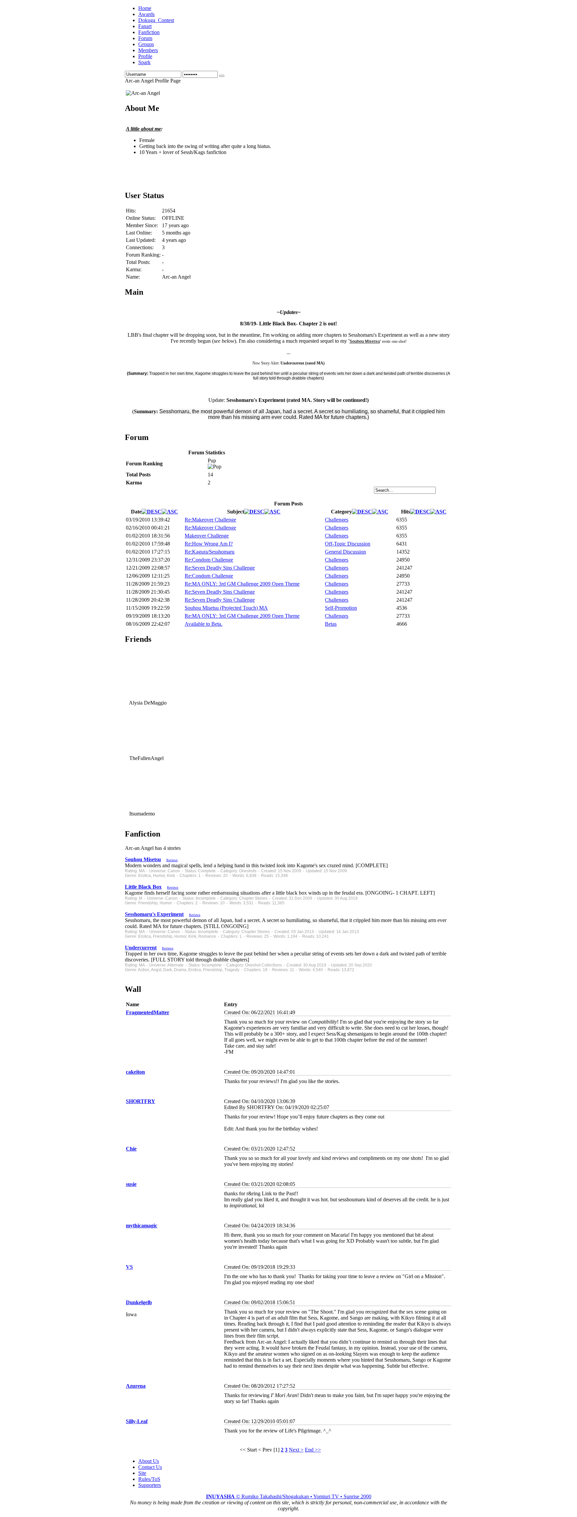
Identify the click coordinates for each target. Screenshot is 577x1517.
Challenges (336, 519)
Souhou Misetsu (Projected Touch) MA (226, 608)
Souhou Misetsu (365, 341)
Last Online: (139, 233)
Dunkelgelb (139, 1302)
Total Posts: (138, 262)
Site (142, 1473)
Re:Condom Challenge (209, 560)
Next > (296, 1450)
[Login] (221, 76)
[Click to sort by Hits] (420, 511)
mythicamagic (141, 1225)
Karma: (134, 269)
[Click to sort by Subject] (254, 511)
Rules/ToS (149, 1479)
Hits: (131, 210)
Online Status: (141, 218)
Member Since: (142, 225)
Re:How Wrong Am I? (209, 544)
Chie (131, 1149)
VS (129, 1267)
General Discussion (345, 552)
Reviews (172, 860)
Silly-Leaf (137, 1421)
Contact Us (150, 1467)
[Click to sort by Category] (362, 511)
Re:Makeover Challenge (210, 519)
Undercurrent (141, 947)
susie (131, 1184)
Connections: (140, 247)
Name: (133, 277)
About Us (148, 1461)
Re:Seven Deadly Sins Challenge (220, 568)
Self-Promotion (341, 608)
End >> (313, 1450)
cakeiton (135, 1072)
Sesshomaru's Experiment (154, 914)
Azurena (136, 1386)
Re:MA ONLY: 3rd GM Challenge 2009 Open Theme (242, 584)
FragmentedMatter (147, 1012)
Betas (331, 624)
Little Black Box (143, 887)
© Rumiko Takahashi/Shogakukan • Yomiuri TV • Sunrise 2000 (288, 1496)
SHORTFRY (140, 1101)
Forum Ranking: (143, 255)
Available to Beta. (203, 624)
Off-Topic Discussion (347, 544)
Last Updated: (141, 240)
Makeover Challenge (207, 536)
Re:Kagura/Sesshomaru (209, 552)
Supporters (149, 1485)
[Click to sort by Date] (152, 511)
